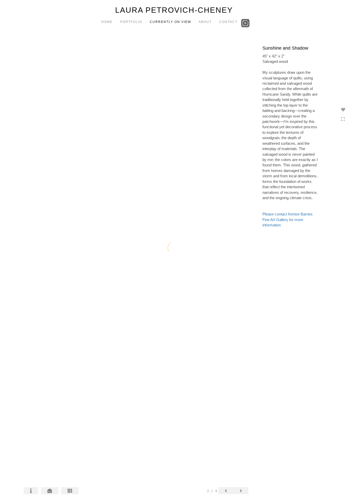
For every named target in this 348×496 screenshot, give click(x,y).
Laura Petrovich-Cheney (174, 10)
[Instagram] (246, 22)
